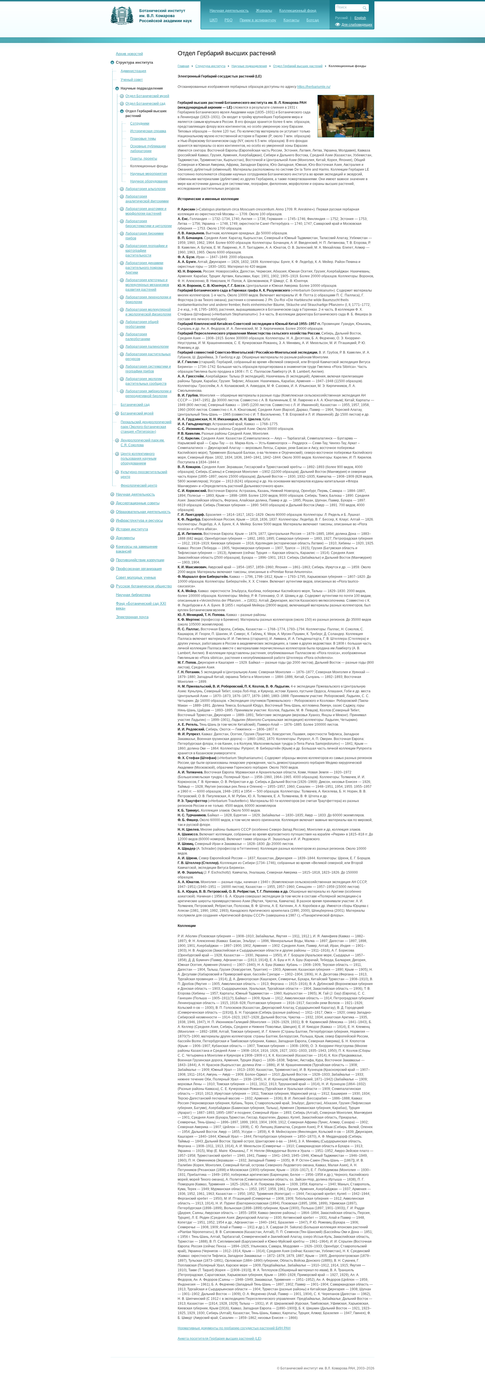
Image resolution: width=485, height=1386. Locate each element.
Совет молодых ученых (136, 577)
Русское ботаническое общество (144, 586)
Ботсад (312, 20)
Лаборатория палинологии (147, 347)
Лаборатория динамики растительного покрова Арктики (144, 267)
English (360, 18)
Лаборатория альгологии (145, 189)
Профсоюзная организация (139, 569)
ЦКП (213, 20)
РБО (228, 20)
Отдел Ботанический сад (145, 104)
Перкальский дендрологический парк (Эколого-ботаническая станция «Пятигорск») (146, 427)
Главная (183, 66)
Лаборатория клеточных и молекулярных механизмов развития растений (147, 285)
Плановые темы (143, 139)
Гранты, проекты (143, 159)
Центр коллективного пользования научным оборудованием (138, 458)
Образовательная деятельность (143, 512)
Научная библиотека (133, 595)
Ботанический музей (137, 413)
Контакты (291, 20)
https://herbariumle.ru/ (313, 87)
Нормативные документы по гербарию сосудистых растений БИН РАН (234, 1328)
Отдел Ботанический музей (147, 96)
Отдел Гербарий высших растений (297, 66)
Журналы (264, 10)
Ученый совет (132, 80)
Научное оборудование (149, 181)
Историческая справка (148, 131)
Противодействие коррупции (140, 560)
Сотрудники (139, 123)
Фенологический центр (139, 485)
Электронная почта (132, 617)
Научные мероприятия (148, 174)
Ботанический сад (135, 405)
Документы (125, 538)
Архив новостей (129, 54)
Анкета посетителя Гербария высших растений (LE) (219, 1339)
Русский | (344, 18)
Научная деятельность (229, 10)
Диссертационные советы (137, 503)
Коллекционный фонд (297, 10)
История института (132, 529)
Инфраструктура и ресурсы (139, 520)
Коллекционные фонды (149, 166)
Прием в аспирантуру (258, 20)
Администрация (133, 71)
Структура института (134, 62)
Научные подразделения (142, 88)
